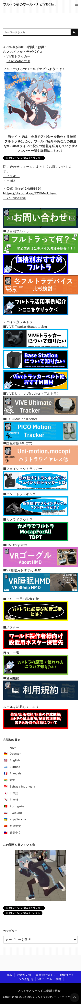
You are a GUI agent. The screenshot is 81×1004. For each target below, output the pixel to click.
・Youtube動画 (14, 198)
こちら (55, 151)
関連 (58, 979)
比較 (9, 974)
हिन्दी (12, 780)
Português (17, 806)
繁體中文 (15, 832)
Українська (18, 819)
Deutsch (15, 753)
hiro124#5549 (28, 188)
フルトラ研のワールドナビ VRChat (29, 4)
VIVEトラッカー (18, 56)
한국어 (14, 799)
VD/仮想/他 (26, 979)
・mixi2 (9, 181)
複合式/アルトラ (46, 974)
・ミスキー (11, 176)
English (15, 760)
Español (15, 766)
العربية (13, 747)
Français (16, 773)
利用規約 (12, 678)
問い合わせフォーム (18, 167)
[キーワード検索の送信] (74, 32)
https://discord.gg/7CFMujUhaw (30, 193)
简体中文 (15, 826)
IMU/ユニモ (67, 974)
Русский (16, 813)
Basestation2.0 (18, 61)
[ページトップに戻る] (74, 997)
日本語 (14, 793)
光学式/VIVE (24, 974)
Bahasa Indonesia (22, 786)
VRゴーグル (45, 979)
